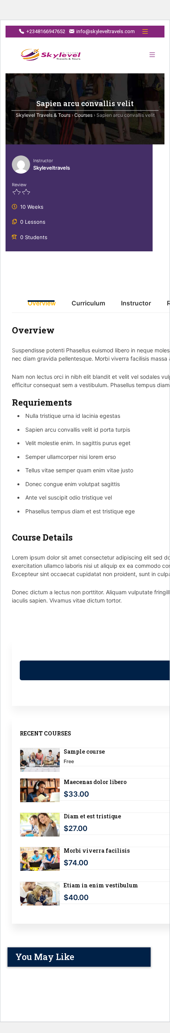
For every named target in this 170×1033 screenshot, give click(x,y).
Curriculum (88, 303)
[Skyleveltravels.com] (51, 55)
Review (19, 184)
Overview (42, 303)
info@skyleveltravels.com (105, 31)
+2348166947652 (45, 31)
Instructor (43, 160)
